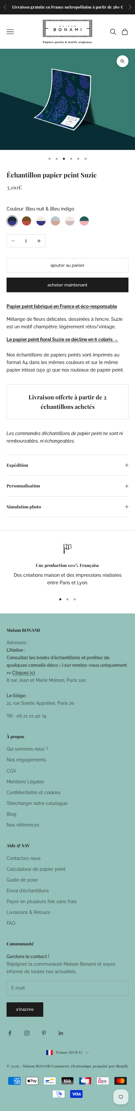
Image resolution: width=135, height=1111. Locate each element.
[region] (67, 566)
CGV (11, 771)
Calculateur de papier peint (36, 869)
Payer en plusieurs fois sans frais (42, 901)
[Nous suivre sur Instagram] (27, 1033)
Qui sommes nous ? (27, 749)
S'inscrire (25, 1009)
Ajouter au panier (67, 265)
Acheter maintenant (67, 284)
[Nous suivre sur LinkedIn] (61, 1033)
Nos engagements (26, 759)
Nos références (23, 825)
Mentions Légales (25, 781)
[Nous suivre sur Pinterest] (44, 1033)
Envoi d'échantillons (28, 890)
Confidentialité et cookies (34, 792)
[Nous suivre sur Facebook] (10, 1033)
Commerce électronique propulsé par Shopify (89, 1066)
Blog (11, 814)
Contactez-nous (24, 858)
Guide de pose (22, 880)
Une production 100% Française (67, 565)
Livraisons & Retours (28, 912)
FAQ (11, 923)
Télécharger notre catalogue (37, 803)
